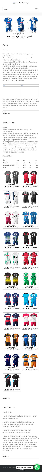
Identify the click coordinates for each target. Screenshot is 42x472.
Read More (6, 113)
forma (4, 112)
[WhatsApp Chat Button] (37, 467)
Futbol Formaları (9, 407)
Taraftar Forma (9, 123)
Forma (5, 45)
